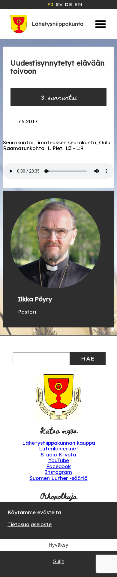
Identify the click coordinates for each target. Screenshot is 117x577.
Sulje (58, 561)
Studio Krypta (58, 454)
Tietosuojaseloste (30, 524)
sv (59, 4)
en (78, 4)
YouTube (58, 460)
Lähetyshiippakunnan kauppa (58, 443)
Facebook (58, 466)
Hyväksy (58, 545)
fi (50, 4)
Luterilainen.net (58, 448)
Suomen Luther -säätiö (59, 478)
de (68, 4)
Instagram (58, 472)
